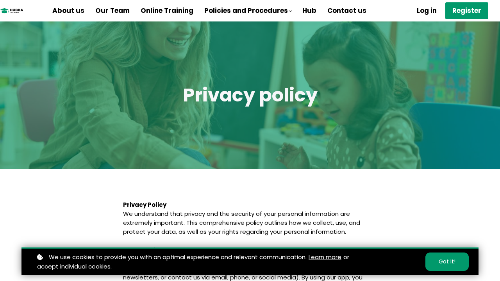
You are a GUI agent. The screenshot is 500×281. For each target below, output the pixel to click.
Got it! (447, 261)
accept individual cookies (74, 266)
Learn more (325, 257)
